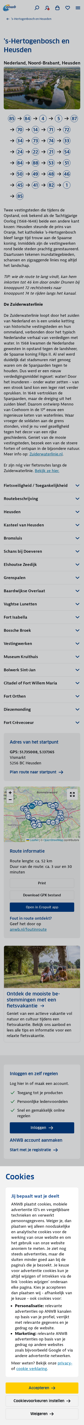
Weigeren (39, 1413)
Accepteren (39, 1387)
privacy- (65, 1363)
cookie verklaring (31, 1368)
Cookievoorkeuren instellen (39, 1400)
